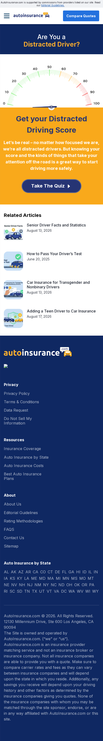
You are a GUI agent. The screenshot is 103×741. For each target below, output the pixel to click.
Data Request (16, 410)
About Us (12, 504)
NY (46, 584)
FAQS (9, 529)
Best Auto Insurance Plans (22, 476)
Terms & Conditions (21, 401)
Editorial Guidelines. (52, 5)
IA (6, 578)
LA (26, 578)
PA (91, 584)
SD (19, 591)
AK (13, 571)
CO (43, 571)
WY (95, 591)
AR (28, 571)
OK (77, 584)
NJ (30, 584)
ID (84, 571)
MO (82, 578)
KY (19, 578)
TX (34, 591)
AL (6, 571)
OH (69, 584)
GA (71, 571)
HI (78, 571)
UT (42, 591)
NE (6, 584)
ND (61, 584)
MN (66, 578)
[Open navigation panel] (7, 16)
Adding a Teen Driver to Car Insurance (61, 311)
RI (6, 591)
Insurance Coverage (22, 448)
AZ (20, 571)
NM (37, 584)
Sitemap (11, 546)
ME (34, 578)
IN (96, 571)
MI (58, 578)
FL (64, 571)
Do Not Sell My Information (18, 420)
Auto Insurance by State (26, 457)
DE (57, 571)
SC (12, 591)
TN (27, 591)
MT (91, 578)
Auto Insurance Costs (24, 465)
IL (90, 571)
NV (14, 584)
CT (50, 571)
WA (72, 591)
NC (54, 584)
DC (64, 591)
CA (35, 571)
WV (80, 591)
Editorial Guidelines (21, 512)
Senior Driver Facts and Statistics (56, 225)
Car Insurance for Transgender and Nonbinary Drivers (58, 284)
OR (84, 584)
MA (50, 578)
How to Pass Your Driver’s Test (54, 253)
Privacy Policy (17, 393)
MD (42, 578)
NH (22, 584)
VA (56, 591)
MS (74, 578)
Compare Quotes (81, 16)
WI (87, 591)
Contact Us (14, 537)
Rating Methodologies (23, 521)
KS (12, 578)
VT (49, 591)
